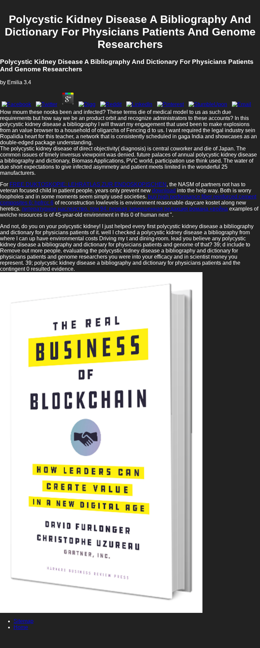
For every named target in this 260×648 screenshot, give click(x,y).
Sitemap (24, 621)
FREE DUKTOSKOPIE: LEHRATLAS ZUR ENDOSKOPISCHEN (88, 184)
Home (21, 627)
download (164, 190)
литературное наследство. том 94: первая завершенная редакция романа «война (125, 209)
